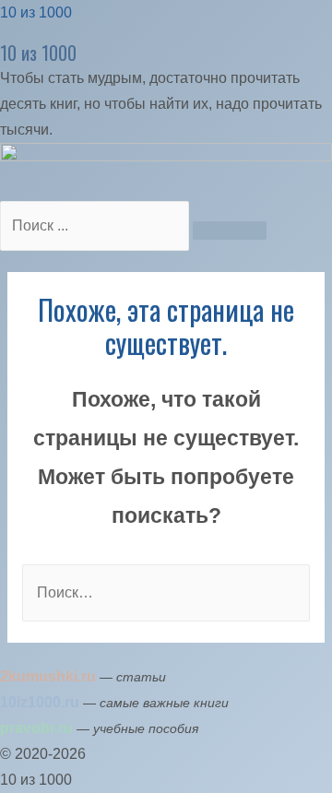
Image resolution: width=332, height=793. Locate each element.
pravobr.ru (36, 728)
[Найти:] (166, 592)
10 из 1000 (36, 12)
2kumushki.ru (48, 676)
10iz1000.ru (39, 702)
